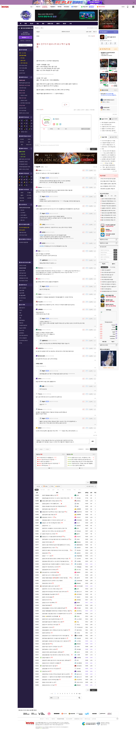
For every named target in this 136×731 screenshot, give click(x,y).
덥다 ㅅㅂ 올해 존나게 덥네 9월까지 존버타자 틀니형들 (56, 676)
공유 (75, 109)
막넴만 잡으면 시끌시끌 (49, 665)
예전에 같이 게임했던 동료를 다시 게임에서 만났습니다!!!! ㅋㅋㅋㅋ (59, 564)
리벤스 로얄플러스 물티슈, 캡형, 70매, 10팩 (108, 183)
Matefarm (79, 542)
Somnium (79, 531)
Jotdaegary (79, 566)
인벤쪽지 (54, 124)
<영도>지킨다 (80, 682)
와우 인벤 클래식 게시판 (92, 28)
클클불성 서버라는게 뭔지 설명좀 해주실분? (53, 608)
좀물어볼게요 (80, 544)
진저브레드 (79, 665)
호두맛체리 (79, 594)
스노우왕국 (79, 619)
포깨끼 (78, 646)
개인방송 (69, 489)
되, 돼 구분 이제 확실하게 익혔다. (51, 522)
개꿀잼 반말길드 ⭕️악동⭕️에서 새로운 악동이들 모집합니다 (57, 577)
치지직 (20, 310)
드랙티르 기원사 (24, 131)
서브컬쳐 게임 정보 (23, 325)
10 (76, 693)
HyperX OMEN (22, 328)
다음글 (40, 449)
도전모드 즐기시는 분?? (49, 682)
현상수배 (45, 671)
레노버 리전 (21, 330)
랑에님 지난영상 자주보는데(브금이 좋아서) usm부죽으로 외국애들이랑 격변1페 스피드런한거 (65, 674)
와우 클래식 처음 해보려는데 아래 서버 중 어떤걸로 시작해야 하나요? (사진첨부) (62, 550)
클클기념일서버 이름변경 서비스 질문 (52, 621)
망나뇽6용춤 (79, 635)
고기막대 (79, 641)
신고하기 (82, 109)
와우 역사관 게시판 (23, 65)
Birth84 (78, 602)
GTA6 (20, 343)
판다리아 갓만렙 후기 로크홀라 (51, 663)
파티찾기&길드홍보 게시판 (24, 166)
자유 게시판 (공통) (23, 68)
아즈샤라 (22, 139)
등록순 (42, 166)
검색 (30, 45)
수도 (26, 129)
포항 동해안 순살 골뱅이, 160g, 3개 (107, 188)
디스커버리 (23, 212)
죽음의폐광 (46, 605)
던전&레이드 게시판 (23, 161)
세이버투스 (79, 610)
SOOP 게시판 (22, 73)
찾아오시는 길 (87, 718)
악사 (31, 129)
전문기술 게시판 (22, 273)
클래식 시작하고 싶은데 (49, 649)
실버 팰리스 (21, 333)
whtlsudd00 (79, 613)
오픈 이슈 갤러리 (22, 288)
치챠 (78, 575)
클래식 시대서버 (47, 627)
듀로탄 (29, 139)
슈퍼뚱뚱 (79, 561)
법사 (22, 123)
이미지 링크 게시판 (23, 235)
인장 (44, 129)
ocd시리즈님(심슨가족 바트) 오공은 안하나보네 (54, 591)
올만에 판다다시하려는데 (49, 569)
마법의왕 (79, 638)
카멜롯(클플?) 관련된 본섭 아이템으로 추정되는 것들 (55, 610)
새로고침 (95, 166)
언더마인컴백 (80, 586)
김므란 (78, 652)
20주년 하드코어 (24, 217)
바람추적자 (79, 511)
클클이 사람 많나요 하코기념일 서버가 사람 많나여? (55, 641)
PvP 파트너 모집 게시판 (25, 103)
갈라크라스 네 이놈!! (48, 685)
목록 (89, 36)
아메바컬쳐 (79, 520)
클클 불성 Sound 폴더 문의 (50, 594)
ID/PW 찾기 (28, 40)
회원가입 (22, 40)
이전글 (46, 449)
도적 (26, 120)
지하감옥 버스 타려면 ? (49, 533)
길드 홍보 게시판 (22, 108)
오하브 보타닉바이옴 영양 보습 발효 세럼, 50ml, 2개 (108, 178)
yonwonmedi (79, 580)
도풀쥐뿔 (79, 657)
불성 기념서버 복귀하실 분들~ (50, 679)
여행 (20, 318)
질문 (53, 489)
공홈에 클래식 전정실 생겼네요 (51, 500)
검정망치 (79, 525)
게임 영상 (21, 323)
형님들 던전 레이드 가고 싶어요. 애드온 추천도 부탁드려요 (57, 498)
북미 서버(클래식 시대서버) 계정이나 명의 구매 (54, 528)
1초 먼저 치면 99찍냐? (49, 602)
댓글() (93, 36)
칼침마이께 (79, 605)
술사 (22, 126)
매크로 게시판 (22, 270)
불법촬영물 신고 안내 (78, 718)
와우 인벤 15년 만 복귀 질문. (50, 624)
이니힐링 (57, 124)
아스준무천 (79, 679)
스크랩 (78, 109)
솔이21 (78, 577)
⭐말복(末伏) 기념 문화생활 (50, 616)
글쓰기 (93, 482)
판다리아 (45, 599)
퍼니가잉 (79, 569)
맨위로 (87, 449)
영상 (63, 489)
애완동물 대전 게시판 (23, 278)
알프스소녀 (79, 591)
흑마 (26, 123)
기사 (26, 126)
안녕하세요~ (46, 632)
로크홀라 (29, 192)
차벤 (20, 312)
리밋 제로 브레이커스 (23, 335)
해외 (22, 144)
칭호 (66, 128)
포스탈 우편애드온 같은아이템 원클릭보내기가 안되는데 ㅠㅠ (57, 544)
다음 (79, 693)
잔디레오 (79, 498)
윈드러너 (22, 142)
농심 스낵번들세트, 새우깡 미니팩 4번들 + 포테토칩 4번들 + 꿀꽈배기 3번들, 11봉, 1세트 (108, 186)
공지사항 (94, 718)
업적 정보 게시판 (22, 275)
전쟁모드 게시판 (24, 100)
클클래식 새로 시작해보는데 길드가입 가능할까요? (55, 630)
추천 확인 (92, 109)
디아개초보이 (80, 627)
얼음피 (22, 195)
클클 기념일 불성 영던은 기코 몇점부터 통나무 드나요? (56, 613)
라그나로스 (29, 195)
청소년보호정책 (69, 718)
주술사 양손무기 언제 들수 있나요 (51, 646)
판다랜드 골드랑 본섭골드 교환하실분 (52, 652)
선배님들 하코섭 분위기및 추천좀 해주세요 (53, 506)
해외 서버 (22, 200)
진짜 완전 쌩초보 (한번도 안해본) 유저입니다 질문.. (55, 558)
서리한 (22, 192)
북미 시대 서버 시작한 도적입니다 (51, 588)
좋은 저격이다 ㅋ (47, 517)
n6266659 (79, 509)
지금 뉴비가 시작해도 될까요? (50, 575)
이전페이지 (81, 449)
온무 (78, 660)
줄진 (29, 142)
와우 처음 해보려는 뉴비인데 (50, 566)
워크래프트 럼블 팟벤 (23, 242)
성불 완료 (46, 643)
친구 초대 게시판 (22, 110)
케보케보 (79, 550)
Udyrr (78, 503)
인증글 (46, 486)
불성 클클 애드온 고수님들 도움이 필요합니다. (54, 638)
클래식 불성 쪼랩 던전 (48, 509)
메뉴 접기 (85, 129)
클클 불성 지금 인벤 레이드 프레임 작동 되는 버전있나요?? (57, 654)
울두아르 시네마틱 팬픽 (49, 572)
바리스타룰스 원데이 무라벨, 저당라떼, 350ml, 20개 (108, 181)
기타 (42, 489)
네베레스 (79, 500)
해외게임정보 (22, 320)
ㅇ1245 (78, 654)
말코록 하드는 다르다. (48, 547)
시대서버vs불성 (47, 597)
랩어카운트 (79, 630)
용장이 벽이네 (47, 583)
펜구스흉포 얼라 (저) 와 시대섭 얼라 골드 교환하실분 (56, 660)
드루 (31, 126)
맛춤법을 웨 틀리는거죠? (49, 495)
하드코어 (22, 210)
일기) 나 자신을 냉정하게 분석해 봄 (51, 536)
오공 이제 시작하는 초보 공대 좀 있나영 (53, 531)
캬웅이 (78, 539)
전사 (22, 120)
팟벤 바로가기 (22, 307)
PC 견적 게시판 (22, 298)
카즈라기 (79, 517)
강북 (78, 495)
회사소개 (41, 718)
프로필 (51, 128)
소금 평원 (29, 198)
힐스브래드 (22, 198)
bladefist (78, 572)
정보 (58, 489)
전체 (37, 489)
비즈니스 (47, 718)
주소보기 (37, 27)
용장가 (45, 553)
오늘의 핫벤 (21, 290)
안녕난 (78, 616)
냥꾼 (31, 120)
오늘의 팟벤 (21, 293)
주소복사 (37, 145)
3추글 (52, 486)
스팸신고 (87, 109)
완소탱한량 (79, 564)
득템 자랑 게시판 (22, 232)
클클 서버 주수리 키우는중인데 (51, 668)
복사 (42, 27)
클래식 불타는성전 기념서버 (50, 586)
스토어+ (115, 49)
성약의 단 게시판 (22, 265)
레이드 (45, 525)
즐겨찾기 (58, 486)
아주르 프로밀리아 (23, 338)
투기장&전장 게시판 (23, 164)
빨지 (78, 506)
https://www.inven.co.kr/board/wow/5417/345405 (49, 145)
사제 (31, 123)
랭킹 (59, 128)
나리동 (78, 632)
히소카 (78, 522)
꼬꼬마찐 (79, 558)
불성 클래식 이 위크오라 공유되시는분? (52, 520)
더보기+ (63, 454)
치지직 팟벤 (21, 70)
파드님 (78, 624)
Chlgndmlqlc (79, 555)
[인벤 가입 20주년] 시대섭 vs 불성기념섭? (53, 511)
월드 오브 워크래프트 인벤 (27, 28)
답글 (95, 174)
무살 (78, 621)
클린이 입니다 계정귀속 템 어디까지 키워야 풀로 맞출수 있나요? (58, 635)
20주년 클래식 (23, 215)
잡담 (49, 489)
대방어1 (78, 597)
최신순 (46, 166)
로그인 (123, 6)
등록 (93, 441)
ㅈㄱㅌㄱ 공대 (47, 555)
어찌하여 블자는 (47, 542)
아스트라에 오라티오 (23, 340)
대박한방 (79, 599)
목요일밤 (79, 649)
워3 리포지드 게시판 (23, 280)
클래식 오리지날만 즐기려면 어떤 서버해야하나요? (55, 539)
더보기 (60, 124)
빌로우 (78, 533)
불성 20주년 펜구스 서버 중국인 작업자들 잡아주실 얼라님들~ (58, 561)
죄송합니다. (46, 657)
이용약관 (53, 718)
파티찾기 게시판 (24, 95)
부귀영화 (79, 608)
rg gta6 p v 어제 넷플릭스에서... (51, 503)
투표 (75, 489)
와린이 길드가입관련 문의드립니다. (52, 619)
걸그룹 (20, 315)
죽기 (22, 129)
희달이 (38, 31)
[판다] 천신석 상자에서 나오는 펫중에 (52, 580)
